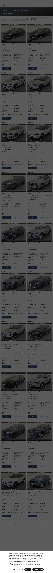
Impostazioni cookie (18, 569)
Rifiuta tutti (27, 569)
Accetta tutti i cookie (38, 569)
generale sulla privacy (21, 561)
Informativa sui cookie (34, 560)
